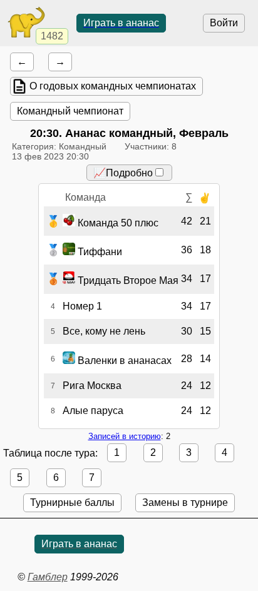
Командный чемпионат (70, 111)
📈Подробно (123, 173)
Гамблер (48, 577)
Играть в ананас (121, 23)
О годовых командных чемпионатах (112, 86)
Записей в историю (124, 436)
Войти (224, 23)
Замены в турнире (185, 502)
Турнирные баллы (72, 502)
